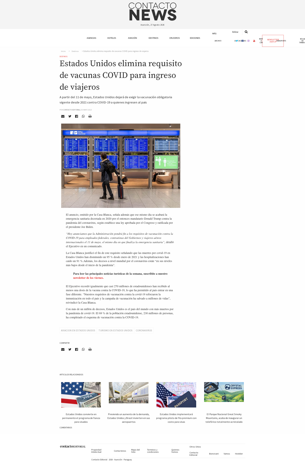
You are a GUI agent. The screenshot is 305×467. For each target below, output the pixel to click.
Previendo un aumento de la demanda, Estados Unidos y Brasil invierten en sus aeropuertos (128, 418)
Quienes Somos (175, 450)
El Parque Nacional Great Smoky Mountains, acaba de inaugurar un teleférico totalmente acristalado (224, 418)
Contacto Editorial (194, 453)
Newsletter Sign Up (273, 40)
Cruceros (174, 37)
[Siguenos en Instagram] (248, 41)
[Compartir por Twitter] (70, 116)
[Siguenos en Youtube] (254, 41)
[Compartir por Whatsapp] (83, 116)
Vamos (227, 453)
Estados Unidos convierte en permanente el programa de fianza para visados (81, 418)
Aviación (132, 37)
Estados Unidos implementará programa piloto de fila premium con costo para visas (176, 418)
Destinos (153, 37)
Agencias (91, 37)
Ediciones (195, 37)
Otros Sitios (195, 446)
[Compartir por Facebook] (77, 116)
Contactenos (120, 450)
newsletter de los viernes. (88, 277)
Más (214, 33)
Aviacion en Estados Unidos (78, 330)
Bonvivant (214, 453)
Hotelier (239, 453)
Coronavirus (144, 330)
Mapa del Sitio (135, 450)
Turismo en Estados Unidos (115, 330)
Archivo (218, 41)
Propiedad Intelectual (96, 450)
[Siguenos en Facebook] (242, 41)
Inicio (63, 51)
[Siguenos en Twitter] (237, 41)
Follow (235, 31)
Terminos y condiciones (153, 450)
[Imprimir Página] (90, 116)
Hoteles (111, 37)
